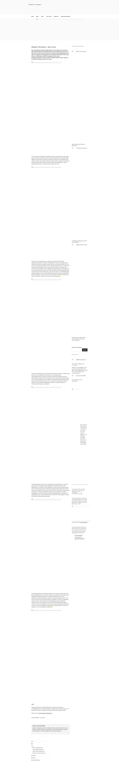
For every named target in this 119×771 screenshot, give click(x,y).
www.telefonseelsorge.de (80, 538)
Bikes (37, 16)
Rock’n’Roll (49, 16)
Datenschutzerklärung (65, 16)
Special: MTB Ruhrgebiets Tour (39, 751)
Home (32, 16)
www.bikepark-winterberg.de (45, 713)
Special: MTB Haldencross (38, 747)
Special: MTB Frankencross (38, 749)
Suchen (84, 350)
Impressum (56, 16)
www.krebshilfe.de (83, 522)
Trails (42, 16)
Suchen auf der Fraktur (77, 347)
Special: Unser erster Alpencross (39, 753)
